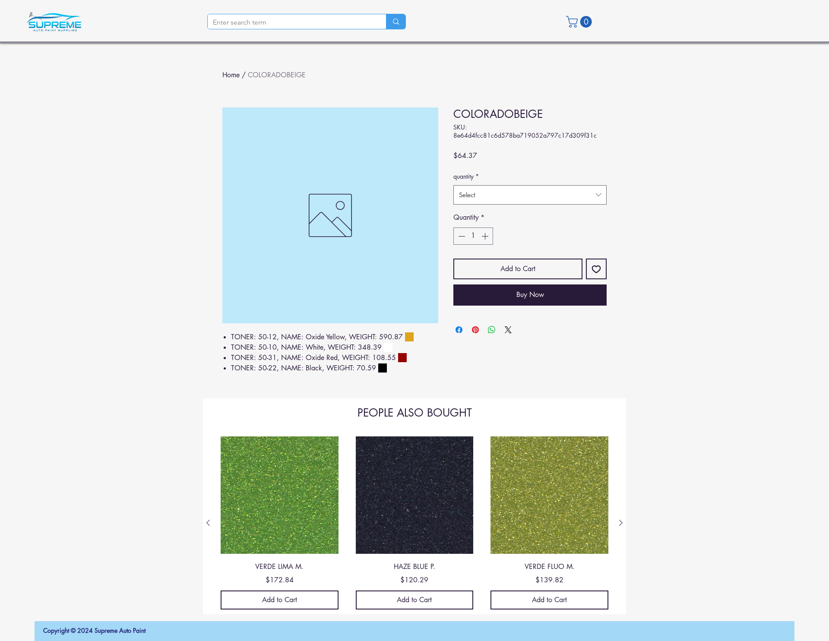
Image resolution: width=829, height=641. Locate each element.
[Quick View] (280, 495)
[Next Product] (621, 523)
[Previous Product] (208, 523)
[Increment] (486, 236)
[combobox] (530, 195)
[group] (414, 523)
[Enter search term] (395, 21)
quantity (466, 176)
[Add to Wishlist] (596, 269)
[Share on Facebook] (459, 330)
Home (231, 74)
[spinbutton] (473, 236)
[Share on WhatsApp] (492, 330)
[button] (580, 22)
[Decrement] (461, 236)
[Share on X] (508, 330)
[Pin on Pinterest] (475, 330)
